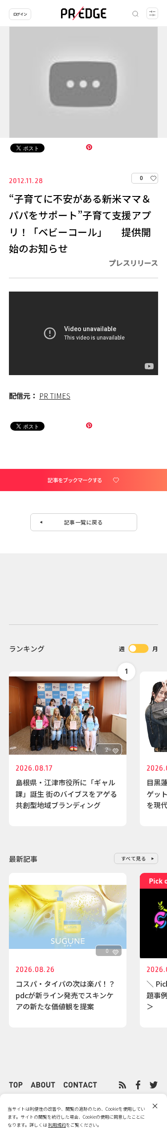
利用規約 (57, 1124)
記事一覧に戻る (83, 522)
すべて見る (134, 858)
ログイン (20, 14)
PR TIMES (54, 395)
